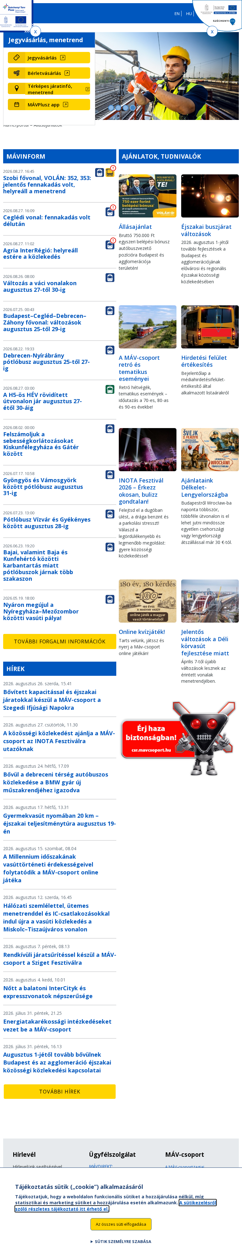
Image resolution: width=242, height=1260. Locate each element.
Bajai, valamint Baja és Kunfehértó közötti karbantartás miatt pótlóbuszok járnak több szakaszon (38, 565)
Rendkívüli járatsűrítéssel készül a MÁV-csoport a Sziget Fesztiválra (59, 958)
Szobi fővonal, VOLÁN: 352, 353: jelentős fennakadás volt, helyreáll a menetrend (47, 184)
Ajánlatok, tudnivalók (161, 156)
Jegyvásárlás (42, 57)
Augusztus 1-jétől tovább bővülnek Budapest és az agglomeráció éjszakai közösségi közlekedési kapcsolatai (57, 1062)
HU (189, 13)
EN (177, 13)
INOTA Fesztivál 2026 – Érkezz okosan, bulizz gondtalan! (141, 491)
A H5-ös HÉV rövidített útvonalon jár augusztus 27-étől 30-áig (42, 401)
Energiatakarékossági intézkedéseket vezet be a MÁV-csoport (57, 1025)
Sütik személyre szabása (123, 1241)
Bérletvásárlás (44, 73)
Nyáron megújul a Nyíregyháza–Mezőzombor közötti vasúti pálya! (41, 611)
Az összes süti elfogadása (121, 1224)
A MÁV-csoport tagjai (184, 1167)
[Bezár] (35, 31)
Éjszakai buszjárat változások (206, 230)
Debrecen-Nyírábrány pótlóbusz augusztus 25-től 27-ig (46, 362)
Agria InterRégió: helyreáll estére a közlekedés (40, 253)
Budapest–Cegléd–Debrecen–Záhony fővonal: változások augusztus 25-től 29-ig (44, 322)
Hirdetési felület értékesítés (204, 361)
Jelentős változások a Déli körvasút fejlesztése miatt (205, 642)
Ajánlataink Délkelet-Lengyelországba (204, 487)
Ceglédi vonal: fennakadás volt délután (46, 220)
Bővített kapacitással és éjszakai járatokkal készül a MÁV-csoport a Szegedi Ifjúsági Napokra (52, 699)
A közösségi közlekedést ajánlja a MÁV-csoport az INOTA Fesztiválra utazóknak (59, 741)
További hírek (59, 1091)
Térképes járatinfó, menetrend (50, 89)
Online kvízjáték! (142, 632)
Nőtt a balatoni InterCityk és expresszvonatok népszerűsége (48, 992)
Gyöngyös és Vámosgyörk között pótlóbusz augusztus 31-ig (43, 486)
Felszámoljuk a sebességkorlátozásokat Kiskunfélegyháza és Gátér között (41, 443)
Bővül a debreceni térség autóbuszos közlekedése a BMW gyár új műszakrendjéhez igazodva (55, 782)
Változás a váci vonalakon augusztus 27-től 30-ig (40, 286)
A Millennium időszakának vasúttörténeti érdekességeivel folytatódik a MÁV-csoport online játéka (50, 868)
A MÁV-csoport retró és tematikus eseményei (139, 368)
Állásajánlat (135, 226)
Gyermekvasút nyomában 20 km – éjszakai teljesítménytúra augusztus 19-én (59, 823)
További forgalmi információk (59, 641)
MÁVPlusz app (44, 104)
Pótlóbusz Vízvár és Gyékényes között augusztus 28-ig (46, 523)
